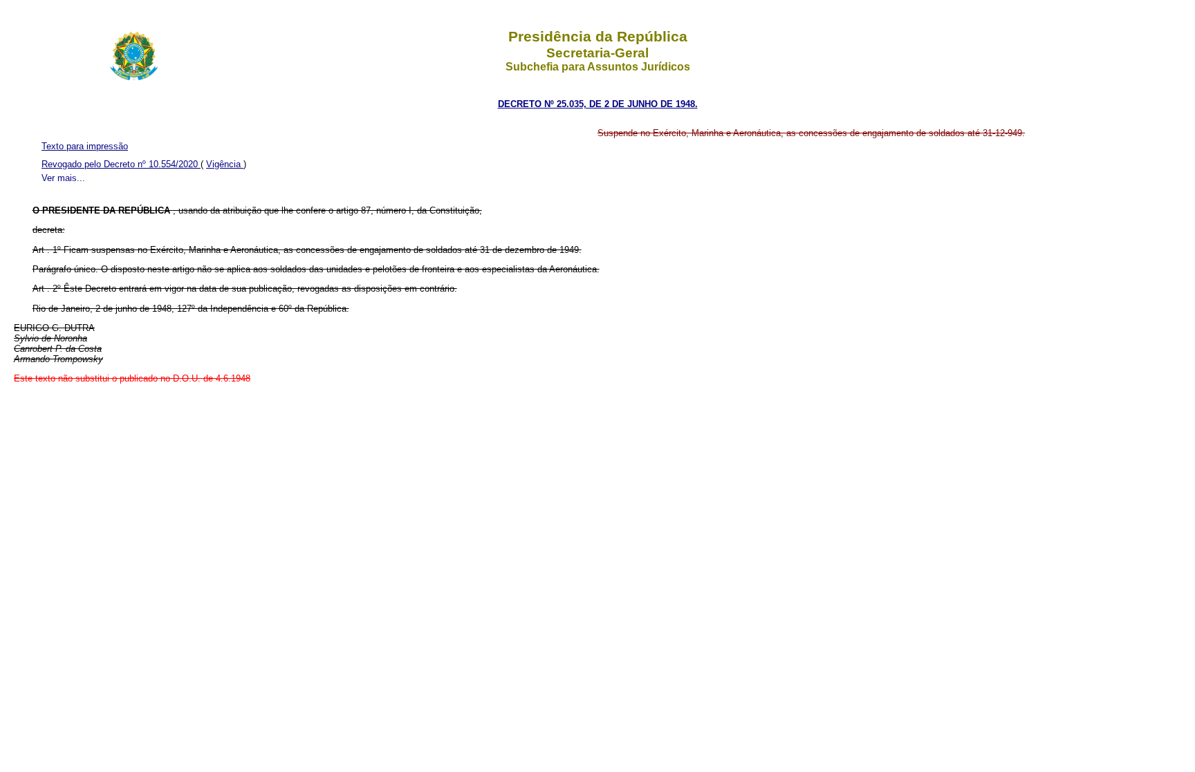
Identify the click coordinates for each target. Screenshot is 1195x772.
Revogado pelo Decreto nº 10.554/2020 (121, 164)
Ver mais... (63, 178)
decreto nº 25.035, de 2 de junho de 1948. (598, 104)
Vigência (224, 164)
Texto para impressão (84, 146)
